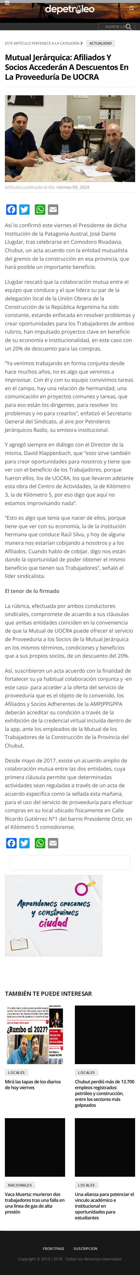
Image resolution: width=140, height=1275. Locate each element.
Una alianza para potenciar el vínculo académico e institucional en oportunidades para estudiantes (104, 1206)
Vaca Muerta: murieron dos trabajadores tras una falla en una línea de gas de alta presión (34, 1203)
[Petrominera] (70, 862)
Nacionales (20, 1185)
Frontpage (53, 1248)
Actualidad (101, 43)
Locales (16, 1072)
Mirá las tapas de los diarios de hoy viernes (33, 1085)
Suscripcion (85, 1248)
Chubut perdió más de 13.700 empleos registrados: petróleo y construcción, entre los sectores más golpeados (104, 1093)
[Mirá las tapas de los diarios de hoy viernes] (35, 1035)
